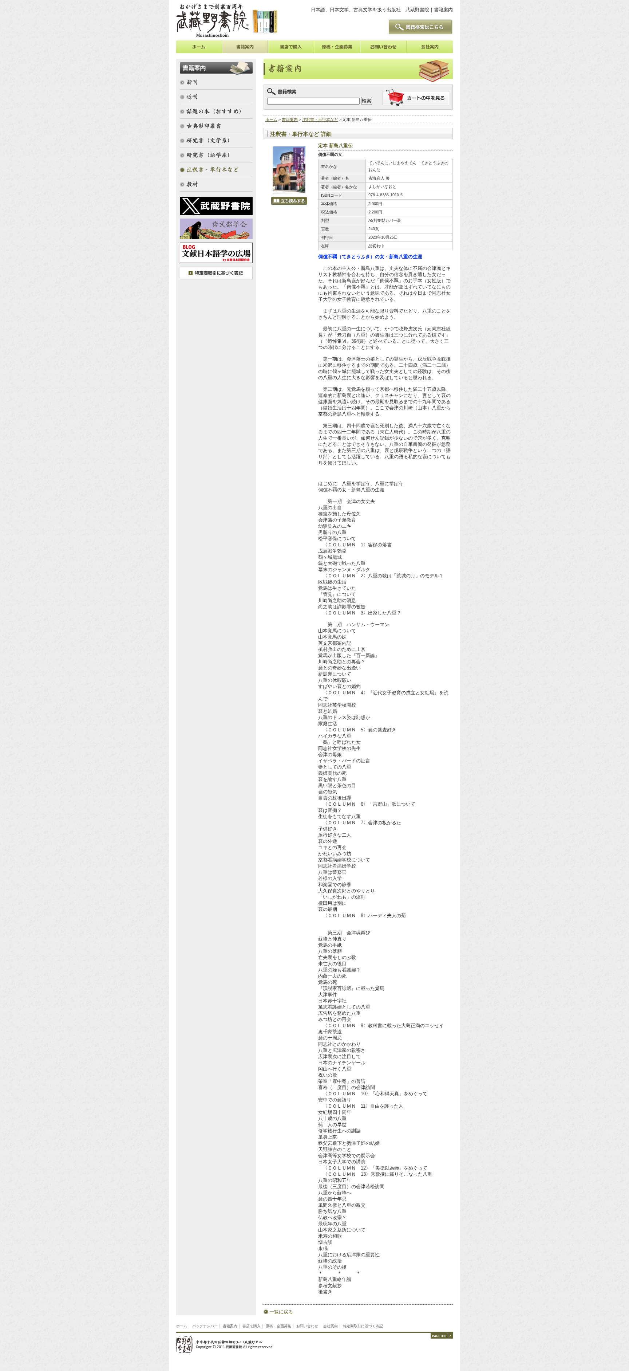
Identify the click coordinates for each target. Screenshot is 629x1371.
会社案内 (330, 1326)
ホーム (271, 119)
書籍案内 (290, 119)
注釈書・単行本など (320, 119)
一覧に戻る (281, 1312)
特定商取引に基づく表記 (363, 1326)
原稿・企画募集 (278, 1326)
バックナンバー (205, 1326)
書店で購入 (251, 1326)
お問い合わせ (307, 1326)
